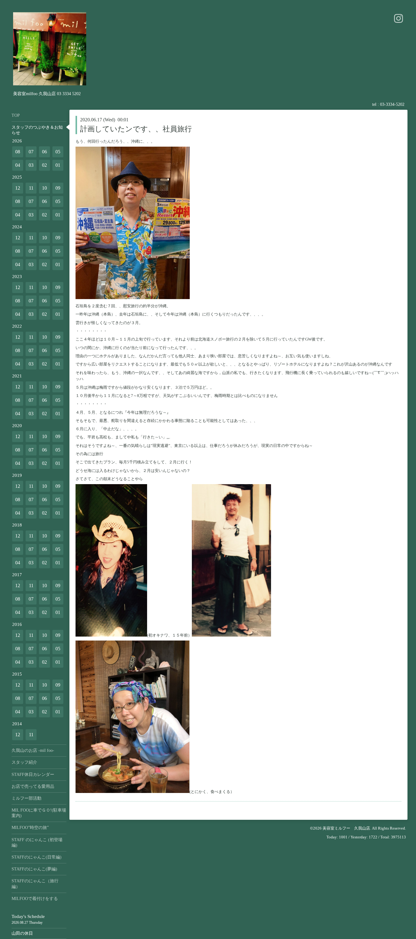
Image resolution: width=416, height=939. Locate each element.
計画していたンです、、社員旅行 (136, 129)
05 (57, 151)
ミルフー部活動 (26, 798)
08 (17, 151)
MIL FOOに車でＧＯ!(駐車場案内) (39, 813)
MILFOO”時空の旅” (30, 827)
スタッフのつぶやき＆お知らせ (37, 130)
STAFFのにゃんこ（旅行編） (35, 884)
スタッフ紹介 (24, 762)
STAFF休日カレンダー (33, 774)
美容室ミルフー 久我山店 (346, 828)
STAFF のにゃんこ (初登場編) (37, 842)
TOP (16, 115)
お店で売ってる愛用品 (33, 786)
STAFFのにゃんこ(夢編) (34, 869)
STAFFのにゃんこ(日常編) (37, 857)
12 (17, 188)
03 (31, 165)
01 (57, 165)
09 (57, 188)
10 (44, 188)
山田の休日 (22, 933)
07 (31, 151)
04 (17, 165)
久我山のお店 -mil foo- (33, 750)
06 (44, 151)
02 (44, 165)
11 (31, 188)
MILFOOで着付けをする (35, 898)
